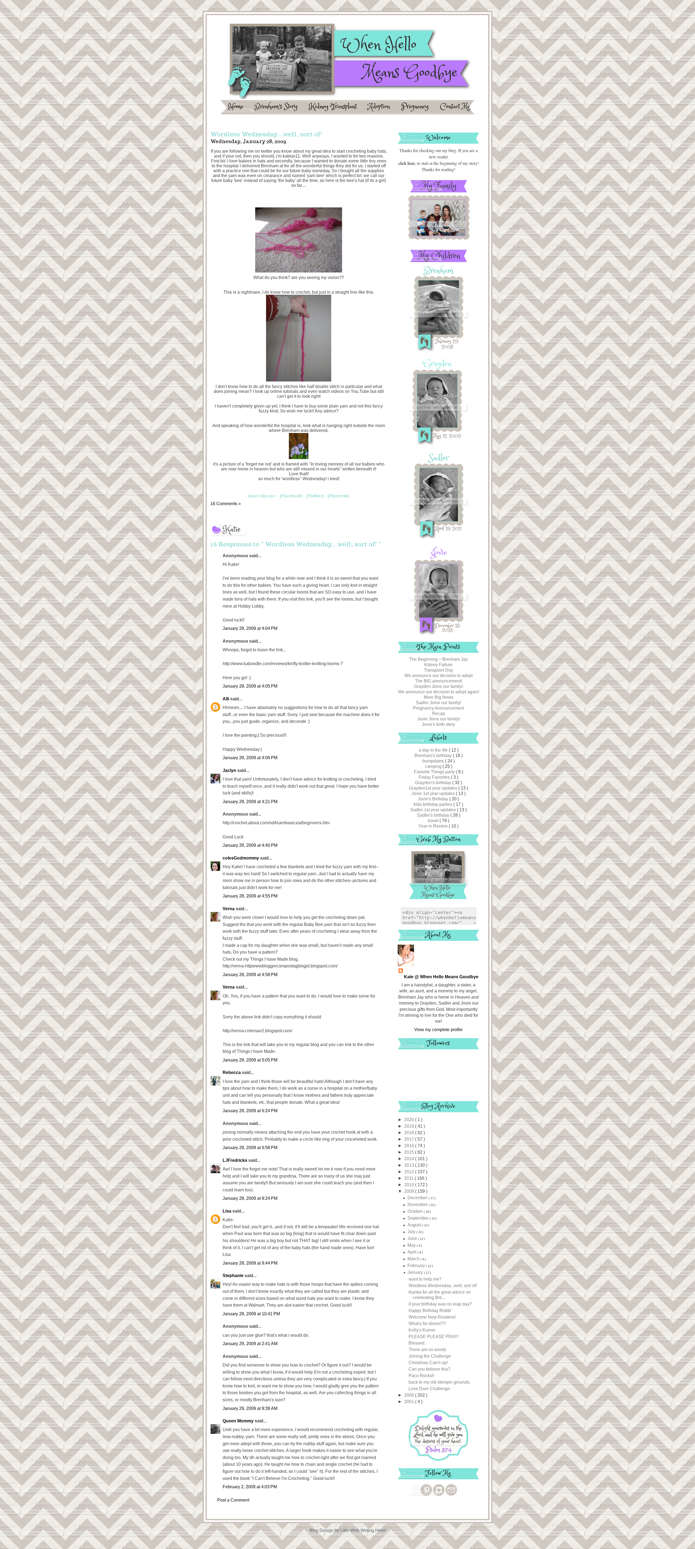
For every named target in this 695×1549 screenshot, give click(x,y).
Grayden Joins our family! (438, 686)
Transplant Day (438, 670)
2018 (409, 1132)
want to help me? (425, 1279)
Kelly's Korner (422, 1330)
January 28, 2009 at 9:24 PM (250, 1198)
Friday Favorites (435, 777)
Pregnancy (416, 106)
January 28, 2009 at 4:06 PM (250, 757)
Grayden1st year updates (433, 788)
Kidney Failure (438, 664)
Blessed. (417, 1343)
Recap (438, 713)
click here (406, 163)
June (412, 1238)
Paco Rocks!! (421, 1375)
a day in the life (434, 750)
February (416, 1265)
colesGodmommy (241, 858)
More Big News (438, 697)
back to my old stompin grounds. (439, 1382)
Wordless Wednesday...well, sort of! (443, 1285)
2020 (409, 1119)
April (412, 1252)
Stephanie (234, 1275)
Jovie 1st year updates (434, 793)
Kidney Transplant (334, 106)
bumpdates (433, 761)
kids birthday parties (433, 804)
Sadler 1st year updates (433, 809)
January (415, 1272)
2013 (409, 1165)
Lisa (227, 1211)
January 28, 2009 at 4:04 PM (250, 628)
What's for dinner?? (427, 1323)
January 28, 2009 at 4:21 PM (250, 801)
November (418, 1204)
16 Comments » (225, 503)
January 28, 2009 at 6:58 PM (250, 1147)
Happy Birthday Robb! (430, 1310)
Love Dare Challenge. (430, 1388)
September (418, 1218)
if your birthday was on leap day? (440, 1304)
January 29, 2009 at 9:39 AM (250, 1408)
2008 (409, 1395)
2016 (409, 1145)
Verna (229, 908)
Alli (226, 699)
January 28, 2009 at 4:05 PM (250, 686)
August (414, 1225)
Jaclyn (230, 770)
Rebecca (232, 1072)
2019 (409, 1126)
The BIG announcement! (438, 681)
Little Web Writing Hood (363, 1530)
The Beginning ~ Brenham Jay (438, 659)
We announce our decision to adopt (439, 675)
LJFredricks (235, 1160)
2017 (409, 1139)
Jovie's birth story (438, 724)
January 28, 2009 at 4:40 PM (250, 845)
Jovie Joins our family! (438, 719)
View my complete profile (438, 1029)
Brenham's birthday (434, 755)
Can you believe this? (429, 1369)
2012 (409, 1171)
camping (434, 766)
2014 (409, 1158)
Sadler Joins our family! (438, 702)
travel (434, 820)
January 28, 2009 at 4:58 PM (250, 974)
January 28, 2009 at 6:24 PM (250, 1110)
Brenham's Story (277, 106)
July (411, 1231)
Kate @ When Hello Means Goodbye (441, 976)
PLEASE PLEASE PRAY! (434, 1336)
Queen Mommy (239, 1421)
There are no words (427, 1349)
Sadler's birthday (433, 815)
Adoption (380, 106)
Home (236, 106)
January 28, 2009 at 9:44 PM (250, 1263)
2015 (409, 1152)
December (418, 1197)
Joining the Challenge (430, 1356)
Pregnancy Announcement (438, 708)
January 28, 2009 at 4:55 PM (250, 896)
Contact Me (455, 106)
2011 (409, 1178)
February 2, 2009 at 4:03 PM (250, 1486)
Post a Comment (233, 1500)
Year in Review (433, 826)
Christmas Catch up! (428, 1362)
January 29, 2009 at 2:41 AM (250, 1343)
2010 (409, 1184)
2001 (409, 1401)
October (415, 1211)
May (412, 1245)
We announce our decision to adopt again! (438, 691)
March (414, 1258)
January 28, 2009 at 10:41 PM (251, 1313)
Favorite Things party (435, 771)
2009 (409, 1191)
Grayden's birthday (433, 782)
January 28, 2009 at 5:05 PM (250, 1060)
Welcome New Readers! (432, 1317)
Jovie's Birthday (433, 799)
